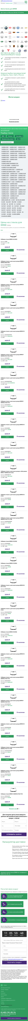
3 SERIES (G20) (13, 159)
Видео (2, 996)
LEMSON (9, 429)
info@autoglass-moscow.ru (6, 1009)
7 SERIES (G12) (21, 193)
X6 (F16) (14, 210)
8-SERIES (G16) (13, 197)
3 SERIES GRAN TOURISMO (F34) (9, 163)
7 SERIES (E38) (22, 189)
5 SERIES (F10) (21, 175)
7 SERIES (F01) (13, 191)
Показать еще (13, 808)
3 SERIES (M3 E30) (6, 161)
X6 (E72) (8, 210)
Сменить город (9, 3)
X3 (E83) (18, 204)
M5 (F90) (14, 201)
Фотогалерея (4, 994)
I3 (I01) (13, 199)
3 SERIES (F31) (5, 159)
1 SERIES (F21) (5, 149)
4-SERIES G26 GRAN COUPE (8, 171)
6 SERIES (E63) (5, 183)
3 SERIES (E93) (13, 157)
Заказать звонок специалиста (14, 1018)
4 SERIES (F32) (15, 165)
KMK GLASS (9, 289)
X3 (15, 204)
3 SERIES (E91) (22, 155)
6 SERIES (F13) (21, 185)
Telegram (14, 1009)
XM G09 (9, 212)
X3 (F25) (3, 206)
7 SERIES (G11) (13, 193)
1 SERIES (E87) (13, 147)
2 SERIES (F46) (5, 151)
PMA (8, 242)
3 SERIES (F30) (22, 157)
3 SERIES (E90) (14, 155)
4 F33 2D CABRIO (5, 165)
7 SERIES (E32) (13, 189)
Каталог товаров (4, 989)
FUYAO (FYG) (9, 544)
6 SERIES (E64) (13, 183)
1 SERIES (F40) (13, 149)
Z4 (22, 212)
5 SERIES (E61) (13, 175)
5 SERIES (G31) (5, 179)
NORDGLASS (9, 336)
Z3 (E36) (19, 212)
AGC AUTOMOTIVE (11, 382)
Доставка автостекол (5, 987)
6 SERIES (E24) (19, 181)
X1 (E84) (19, 201)
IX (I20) (3, 201)
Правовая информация (6, 998)
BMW (2, 230)
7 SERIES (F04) (5, 193)
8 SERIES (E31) (5, 197)
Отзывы (2, 1003)
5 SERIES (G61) (22, 179)
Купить (7, 250)
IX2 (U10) (8, 201)
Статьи (2, 1002)
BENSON (9, 797)
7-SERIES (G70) (5, 195)
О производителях (7, 142)
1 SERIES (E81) (5, 147)
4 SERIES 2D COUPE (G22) (8, 169)
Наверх (5, 985)
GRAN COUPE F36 (5, 199)
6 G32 (13, 181)
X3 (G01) (9, 206)
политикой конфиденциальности (15, 959)
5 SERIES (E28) (5, 173)
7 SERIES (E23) (5, 189)
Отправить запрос (14, 834)
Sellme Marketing (4, 1006)
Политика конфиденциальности (8, 1000)
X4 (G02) (22, 206)
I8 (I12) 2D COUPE (20, 199)
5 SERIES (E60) (5, 175)
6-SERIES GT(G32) (14, 187)
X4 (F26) (16, 206)
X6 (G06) (19, 210)
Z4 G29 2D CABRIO (6, 216)
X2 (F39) (11, 204)
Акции (2, 991)
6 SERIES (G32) (5, 187)
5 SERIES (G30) (21, 177)
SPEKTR (9, 266)
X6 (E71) (3, 210)
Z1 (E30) (14, 212)
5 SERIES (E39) (22, 173)
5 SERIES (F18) (13, 177)
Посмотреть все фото (14, 121)
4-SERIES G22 (19, 169)
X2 (7, 204)
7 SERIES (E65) (5, 191)
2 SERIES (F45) (21, 149)
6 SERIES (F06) (5, 185)
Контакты (3, 993)
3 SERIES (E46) (5, 155)
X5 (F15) (14, 208)
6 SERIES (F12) (13, 185)
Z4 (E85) (3, 214)
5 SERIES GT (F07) (6, 181)
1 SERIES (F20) (21, 147)
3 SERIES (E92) (5, 157)
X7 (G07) (3, 212)
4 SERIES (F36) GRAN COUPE (8, 167)
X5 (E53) (3, 208)
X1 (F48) (3, 204)
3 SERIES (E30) (13, 153)
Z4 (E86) (9, 214)
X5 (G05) (19, 208)
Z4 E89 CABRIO (16, 214)
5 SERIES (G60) (13, 179)
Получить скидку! (14, 962)
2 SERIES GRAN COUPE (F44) (17, 151)
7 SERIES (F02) (22, 191)
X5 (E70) (9, 208)
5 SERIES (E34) (13, 173)
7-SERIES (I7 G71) (14, 195)
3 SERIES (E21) (5, 153)
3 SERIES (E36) (22, 153)
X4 (12, 206)
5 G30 (18, 171)
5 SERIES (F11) (5, 177)
